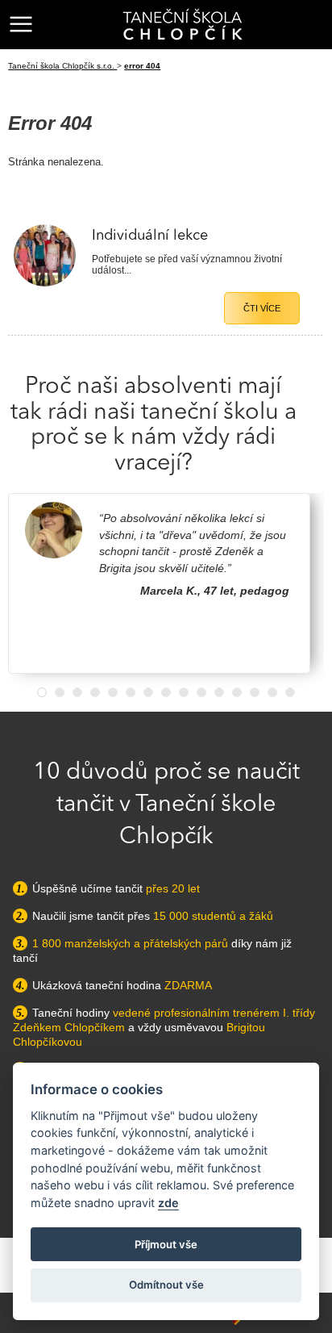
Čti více (261, 308)
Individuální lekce (150, 235)
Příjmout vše (166, 1244)
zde (168, 1203)
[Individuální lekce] (45, 283)
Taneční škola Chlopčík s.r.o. (62, 65)
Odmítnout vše (166, 1284)
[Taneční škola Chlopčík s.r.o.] (182, 23)
